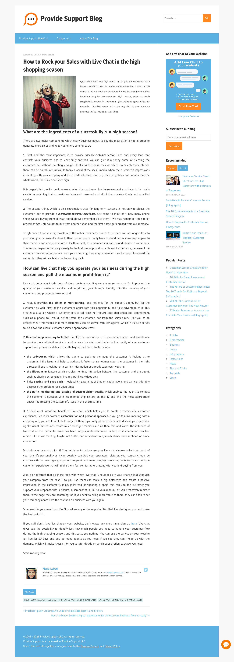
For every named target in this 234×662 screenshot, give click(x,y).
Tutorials (175, 373)
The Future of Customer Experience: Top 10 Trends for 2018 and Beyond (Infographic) (188, 291)
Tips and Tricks (178, 368)
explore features (190, 116)
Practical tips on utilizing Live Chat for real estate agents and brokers (64, 610)
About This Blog (89, 38)
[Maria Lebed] (31, 579)
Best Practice (177, 339)
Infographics (177, 354)
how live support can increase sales (77, 600)
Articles (29, 591)
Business (175, 344)
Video (173, 377)
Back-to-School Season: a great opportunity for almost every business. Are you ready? (99, 615)
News (173, 363)
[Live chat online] (226, 644)
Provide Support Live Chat (34, 38)
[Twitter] (146, 570)
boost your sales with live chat (40, 600)
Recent (182, 168)
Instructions (176, 358)
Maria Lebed (48, 54)
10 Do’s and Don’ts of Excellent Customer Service (195, 237)
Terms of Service (90, 646)
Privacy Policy (112, 646)
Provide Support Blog (71, 18)
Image (173, 349)
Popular (171, 168)
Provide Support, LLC (114, 572)
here (134, 523)
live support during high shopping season (120, 600)
